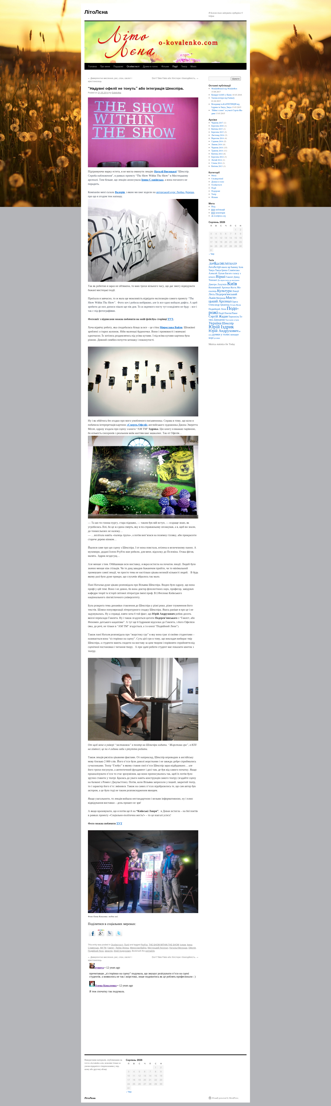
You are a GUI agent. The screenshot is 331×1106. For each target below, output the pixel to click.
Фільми (165, 66)
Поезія (227, 313)
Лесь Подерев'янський (223, 294)
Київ (232, 283)
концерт (234, 334)
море (211, 337)
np (229, 267)
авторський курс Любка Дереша (175, 192)
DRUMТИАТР (228, 264)
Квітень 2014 (217, 153)
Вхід (213, 206)
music (224, 267)
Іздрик (183, 944)
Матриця (220, 298)
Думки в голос (150, 66)
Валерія (120, 192)
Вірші (220, 276)
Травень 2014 (217, 150)
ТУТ (170, 319)
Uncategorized (217, 178)
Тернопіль (233, 316)
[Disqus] (143, 1005)
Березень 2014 (217, 156)
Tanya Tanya (215, 270)
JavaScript (215, 267)
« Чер (211, 253)
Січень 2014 (216, 163)
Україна (215, 322)
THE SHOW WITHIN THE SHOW (164, 944)
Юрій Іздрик (221, 326)
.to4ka (214, 263)
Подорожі (118, 66)
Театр (184, 66)
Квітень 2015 (217, 128)
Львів (212, 298)
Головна (92, 66)
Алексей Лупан (217, 273)
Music (193, 66)
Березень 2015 (217, 132)
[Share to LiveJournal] (110, 935)
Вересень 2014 (217, 138)
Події (175, 66)
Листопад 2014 (217, 135)
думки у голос (221, 334)
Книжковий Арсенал (219, 287)
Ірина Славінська (152, 180)
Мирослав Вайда (138, 947)
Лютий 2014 (216, 159)
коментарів (218, 212)
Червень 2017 (217, 122)
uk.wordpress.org (218, 215)
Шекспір (109, 950)
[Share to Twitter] (119, 935)
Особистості (133, 66)
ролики (217, 338)
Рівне (234, 313)
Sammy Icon (237, 267)
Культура (224, 290)
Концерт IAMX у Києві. (221, 94)
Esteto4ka (116, 92)
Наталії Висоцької (165, 171)
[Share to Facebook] (92, 935)
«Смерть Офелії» (137, 425)
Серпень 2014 (217, 141)
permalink (150, 950)
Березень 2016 (217, 125)
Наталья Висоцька (178, 947)
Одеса (235, 301)
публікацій (218, 209)
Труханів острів (232, 320)
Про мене (105, 66)
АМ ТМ (103, 947)
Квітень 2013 (217, 166)
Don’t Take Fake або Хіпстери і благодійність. (175, 78)
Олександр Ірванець (219, 304)
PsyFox (144, 944)
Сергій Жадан (218, 316)
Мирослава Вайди (171, 327)
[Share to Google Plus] (101, 935)
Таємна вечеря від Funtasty (223, 97)
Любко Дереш (122, 947)
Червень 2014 (217, 147)
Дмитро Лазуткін (218, 284)
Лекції (235, 291)
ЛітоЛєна (96, 11)
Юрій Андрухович (122, 950)
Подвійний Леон (96, 950)
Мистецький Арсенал (158, 947)
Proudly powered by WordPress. (225, 1098)
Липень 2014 (216, 144)
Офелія (192, 947)
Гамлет (110, 947)
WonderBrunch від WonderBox (224, 88)
